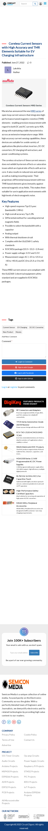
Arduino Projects (10, 766)
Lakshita (17, 68)
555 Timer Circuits (10, 755)
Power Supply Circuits (34, 761)
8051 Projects (30, 782)
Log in (40, 3)
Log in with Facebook (25, 373)
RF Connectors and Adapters (28, 410)
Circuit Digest (28, 824)
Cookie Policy (30, 734)
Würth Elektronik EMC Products (30, 447)
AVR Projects (8, 782)
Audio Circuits (8, 761)
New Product (8, 332)
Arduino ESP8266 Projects (32, 794)
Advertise (6, 745)
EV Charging (22, 327)
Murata (18, 332)
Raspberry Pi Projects (34, 766)
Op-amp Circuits (31, 755)
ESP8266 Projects (10, 776)
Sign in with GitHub (25, 378)
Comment (7, 341)
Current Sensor (9, 327)
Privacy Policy (8, 734)
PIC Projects (30, 776)
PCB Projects (8, 792)
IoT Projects (30, 787)
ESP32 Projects (9, 787)
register (14, 387)
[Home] (9, 3)
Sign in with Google (25, 367)
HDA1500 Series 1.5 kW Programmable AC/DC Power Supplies (29, 461)
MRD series (36, 111)
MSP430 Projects (10, 771)
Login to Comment (25, 362)
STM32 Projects (31, 771)
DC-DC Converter (36, 327)
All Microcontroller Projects (10, 802)
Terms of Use (8, 740)
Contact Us (29, 740)
